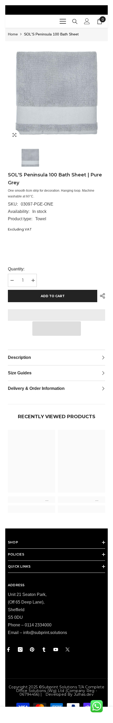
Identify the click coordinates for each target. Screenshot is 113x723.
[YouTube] (56, 649)
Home (13, 34)
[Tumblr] (44, 649)
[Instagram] (20, 649)
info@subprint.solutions (45, 632)
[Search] (75, 21)
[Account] (87, 21)
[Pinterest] (32, 649)
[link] (31, 499)
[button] (56, 328)
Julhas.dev (84, 694)
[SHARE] (101, 296)
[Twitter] (67, 649)
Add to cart (53, 296)
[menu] (63, 21)
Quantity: (16, 269)
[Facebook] (8, 649)
